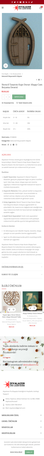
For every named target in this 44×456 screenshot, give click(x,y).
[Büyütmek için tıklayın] (5, 65)
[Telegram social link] (13, 144)
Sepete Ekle (18, 97)
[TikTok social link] (31, 2)
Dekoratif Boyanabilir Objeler (12, 76)
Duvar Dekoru (11, 324)
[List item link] (22, 405)
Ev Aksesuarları (16, 74)
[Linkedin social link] (26, 2)
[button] (10, 310)
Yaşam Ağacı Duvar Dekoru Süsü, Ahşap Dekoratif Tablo (11, 316)
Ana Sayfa (5, 74)
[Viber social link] (16, 144)
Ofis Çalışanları (37, 321)
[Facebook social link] (12, 2)
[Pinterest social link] (23, 2)
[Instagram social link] (17, 2)
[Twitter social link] (14, 2)
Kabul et (29, 452)
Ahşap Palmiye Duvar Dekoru (32, 313)
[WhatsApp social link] (29, 2)
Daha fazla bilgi (16, 452)
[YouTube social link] (20, 2)
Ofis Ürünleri (33, 323)
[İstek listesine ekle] (14, 310)
